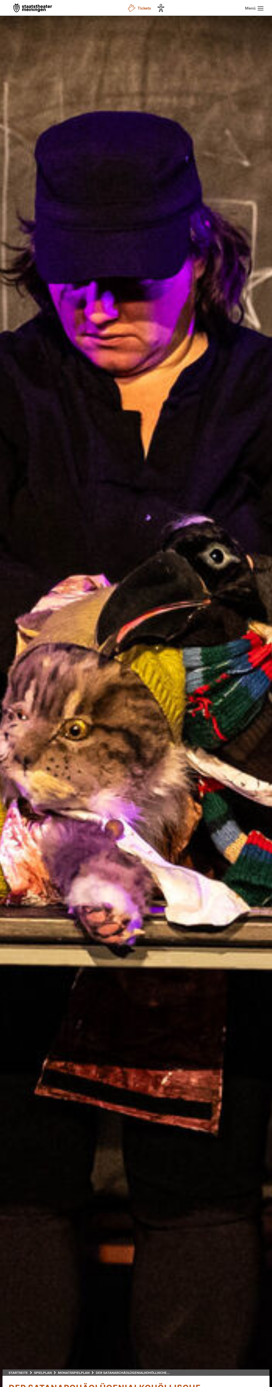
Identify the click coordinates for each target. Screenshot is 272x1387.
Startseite (18, 1372)
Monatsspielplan (74, 1372)
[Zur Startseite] (33, 8)
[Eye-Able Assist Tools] (162, 8)
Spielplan (43, 1372)
